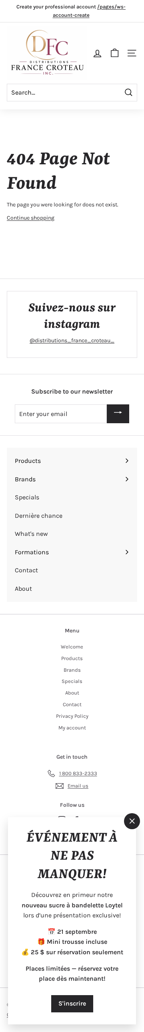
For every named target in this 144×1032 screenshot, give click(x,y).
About (72, 693)
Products (72, 658)
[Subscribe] (118, 413)
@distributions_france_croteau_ (72, 340)
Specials (72, 681)
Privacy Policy (72, 716)
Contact (72, 704)
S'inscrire (72, 1003)
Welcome (72, 647)
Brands (72, 670)
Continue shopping (30, 217)
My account (72, 728)
